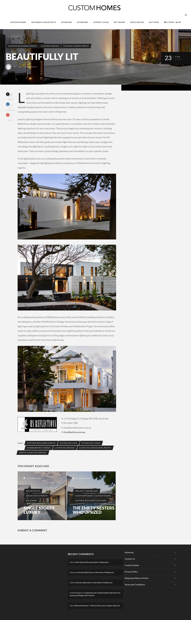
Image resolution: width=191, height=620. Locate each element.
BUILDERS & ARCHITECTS (43, 22)
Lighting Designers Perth (95, 448)
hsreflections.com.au (74, 432)
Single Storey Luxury (39, 510)
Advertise (129, 552)
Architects (33, 491)
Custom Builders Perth (22, 46)
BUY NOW (154, 22)
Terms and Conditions (135, 584)
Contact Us (130, 559)
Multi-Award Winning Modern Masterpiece (92, 562)
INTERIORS (66, 22)
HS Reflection (68, 443)
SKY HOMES (119, 22)
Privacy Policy (131, 571)
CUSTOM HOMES (18, 22)
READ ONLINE (137, 22)
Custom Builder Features (90, 500)
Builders (31, 500)
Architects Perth (37, 496)
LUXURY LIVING (101, 22)
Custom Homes (50, 46)
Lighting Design (65, 448)
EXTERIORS (82, 22)
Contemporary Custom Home (93, 496)
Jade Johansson (27, 67)
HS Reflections (91, 443)
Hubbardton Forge (39, 448)
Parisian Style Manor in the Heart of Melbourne (96, 572)
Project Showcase (86, 491)
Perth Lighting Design (33, 452)
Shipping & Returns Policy (137, 578)
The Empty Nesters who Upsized (93, 510)
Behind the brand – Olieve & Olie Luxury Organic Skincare (97, 605)
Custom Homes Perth (76, 46)
